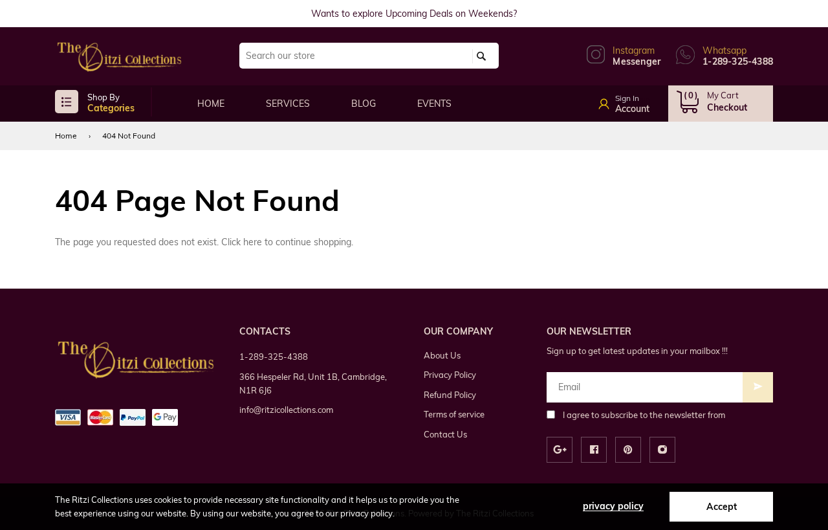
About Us (442, 355)
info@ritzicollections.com (286, 409)
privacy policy (613, 506)
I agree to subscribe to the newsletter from (644, 415)
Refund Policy (450, 395)
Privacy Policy (450, 375)
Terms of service (454, 414)
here (252, 242)
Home (66, 135)
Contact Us (445, 434)
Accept (721, 507)
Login (638, 99)
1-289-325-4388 (273, 356)
